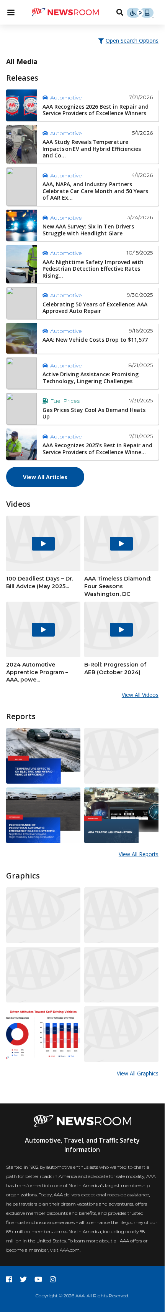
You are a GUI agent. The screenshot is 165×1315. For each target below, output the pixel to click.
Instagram (53, 1279)
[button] (129, 40)
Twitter (23, 1279)
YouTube (38, 1279)
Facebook (9, 1279)
